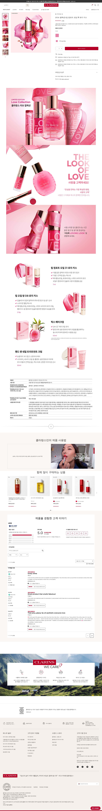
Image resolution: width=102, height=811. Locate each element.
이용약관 (35, 787)
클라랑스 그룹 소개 (56, 736)
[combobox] (88, 784)
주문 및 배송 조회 (32, 739)
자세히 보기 (63, 25)
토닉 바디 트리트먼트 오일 (9, 743)
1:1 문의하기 (30, 753)
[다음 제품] (5, 57)
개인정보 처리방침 (43, 787)
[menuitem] (92, 5)
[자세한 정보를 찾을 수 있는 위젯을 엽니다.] (95, 808)
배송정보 (30, 755)
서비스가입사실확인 (7, 804)
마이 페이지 (30, 736)
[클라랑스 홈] (51, 5)
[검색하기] (27, 5)
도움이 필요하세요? (32, 747)
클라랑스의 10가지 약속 (57, 739)
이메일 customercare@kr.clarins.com (86, 744)
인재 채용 (54, 745)
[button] (5, 16)
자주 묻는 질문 (31, 750)
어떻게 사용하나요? (65, 79)
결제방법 (30, 745)
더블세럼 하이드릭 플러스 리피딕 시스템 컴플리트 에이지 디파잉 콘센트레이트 (13, 740)
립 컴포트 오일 (6, 752)
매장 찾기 (54, 742)
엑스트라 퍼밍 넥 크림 (8, 746)
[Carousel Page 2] (51, 510)
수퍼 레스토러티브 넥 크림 (9, 749)
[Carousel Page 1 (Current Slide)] (50, 510)
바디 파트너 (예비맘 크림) (9, 736)
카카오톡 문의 (80, 751)
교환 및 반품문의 (32, 742)
